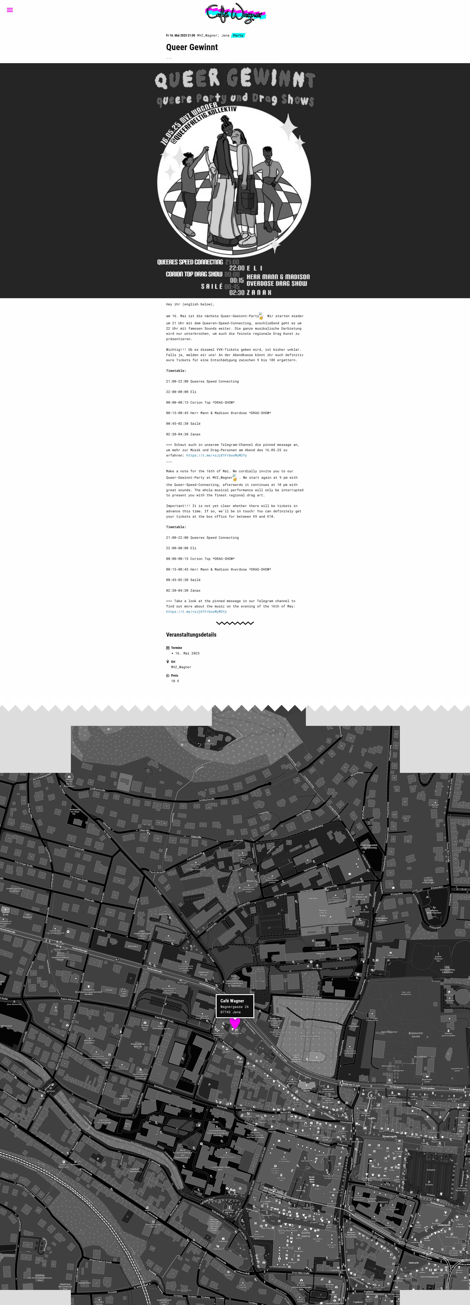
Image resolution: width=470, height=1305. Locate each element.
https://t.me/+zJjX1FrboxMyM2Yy (216, 455)
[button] (235, 1021)
